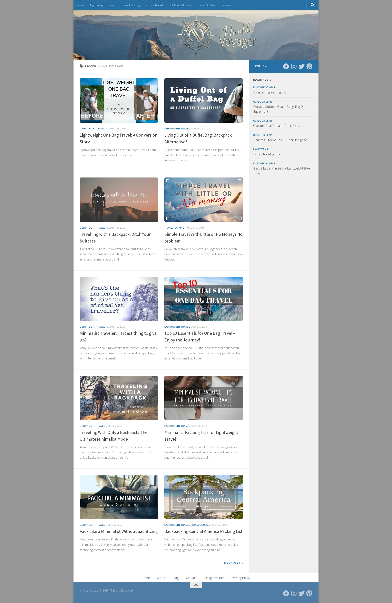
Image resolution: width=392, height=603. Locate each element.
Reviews (226, 5)
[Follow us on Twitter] (301, 66)
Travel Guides (206, 5)
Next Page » (233, 563)
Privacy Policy (241, 578)
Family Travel (154, 5)
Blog (176, 578)
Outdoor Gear (262, 101)
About (161, 578)
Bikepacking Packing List (269, 92)
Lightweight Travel (102, 5)
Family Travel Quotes (267, 154)
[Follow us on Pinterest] (309, 66)
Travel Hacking (130, 5)
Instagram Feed (214, 578)
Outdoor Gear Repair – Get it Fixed (276, 125)
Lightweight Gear (180, 5)
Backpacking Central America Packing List (203, 531)
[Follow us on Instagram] (294, 66)
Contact (191, 578)
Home (80, 5)
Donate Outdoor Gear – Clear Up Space (280, 140)
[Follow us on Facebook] (286, 66)
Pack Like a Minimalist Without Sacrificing (119, 531)
